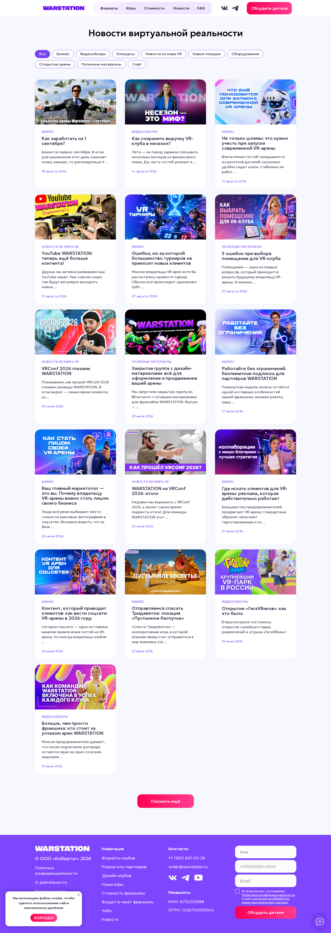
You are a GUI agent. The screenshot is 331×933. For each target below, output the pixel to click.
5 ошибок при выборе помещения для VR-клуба (251, 256)
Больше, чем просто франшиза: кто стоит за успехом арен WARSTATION (72, 728)
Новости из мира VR (163, 54)
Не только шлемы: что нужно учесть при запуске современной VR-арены (255, 143)
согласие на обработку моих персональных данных (265, 900)
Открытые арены (55, 64)
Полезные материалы (101, 64)
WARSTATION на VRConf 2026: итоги (159, 491)
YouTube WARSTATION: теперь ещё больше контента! (67, 258)
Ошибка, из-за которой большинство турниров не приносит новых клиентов (162, 258)
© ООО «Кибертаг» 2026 (63, 858)
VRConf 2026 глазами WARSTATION (66, 371)
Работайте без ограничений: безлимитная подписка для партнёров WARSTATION (254, 373)
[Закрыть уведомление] (78, 894)
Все (42, 54)
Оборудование (245, 54)
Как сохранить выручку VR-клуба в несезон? (162, 141)
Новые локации (207, 54)
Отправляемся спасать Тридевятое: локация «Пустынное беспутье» (158, 613)
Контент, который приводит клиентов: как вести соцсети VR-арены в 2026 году (74, 613)
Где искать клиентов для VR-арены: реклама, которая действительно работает (255, 493)
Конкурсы (126, 54)
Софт (137, 64)
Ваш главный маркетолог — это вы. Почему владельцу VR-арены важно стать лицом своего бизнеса (75, 495)
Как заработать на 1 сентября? (64, 141)
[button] (269, 8)
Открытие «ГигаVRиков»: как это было (254, 610)
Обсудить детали (265, 912)
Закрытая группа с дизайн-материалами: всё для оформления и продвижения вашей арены (164, 375)
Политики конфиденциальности (268, 895)
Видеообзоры (93, 54)
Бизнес (63, 54)
